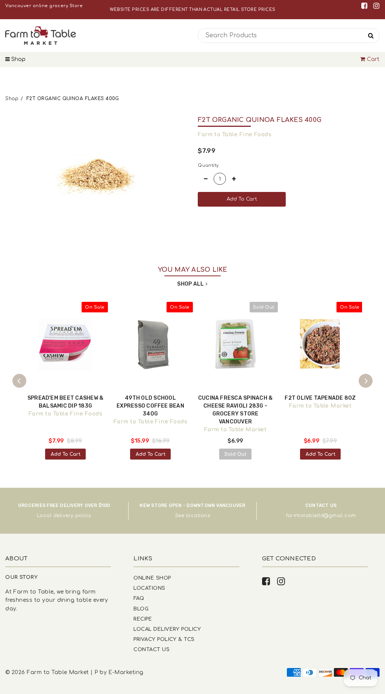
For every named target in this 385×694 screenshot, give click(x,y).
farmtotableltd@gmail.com (321, 515)
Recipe (142, 619)
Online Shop (152, 578)
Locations (149, 588)
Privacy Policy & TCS (163, 639)
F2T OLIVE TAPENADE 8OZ (320, 398)
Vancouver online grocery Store (44, 5)
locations (198, 515)
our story (21, 577)
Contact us (151, 649)
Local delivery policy (64, 515)
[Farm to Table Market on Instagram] (376, 6)
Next (366, 381)
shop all (190, 284)
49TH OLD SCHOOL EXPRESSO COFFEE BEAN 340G (150, 406)
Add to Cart (65, 454)
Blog (141, 609)
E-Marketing (125, 672)
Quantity (208, 165)
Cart (373, 59)
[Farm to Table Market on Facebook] (365, 6)
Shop (18, 59)
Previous (19, 381)
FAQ (138, 598)
